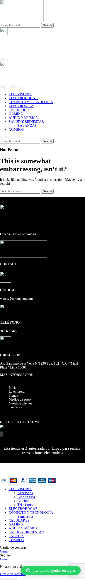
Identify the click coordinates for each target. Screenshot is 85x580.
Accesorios (25, 493)
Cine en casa (26, 497)
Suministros (25, 516)
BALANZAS (27, 125)
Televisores (25, 505)
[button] (51, 570)
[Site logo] (22, 21)
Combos (23, 501)
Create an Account (13, 574)
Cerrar (4, 551)
